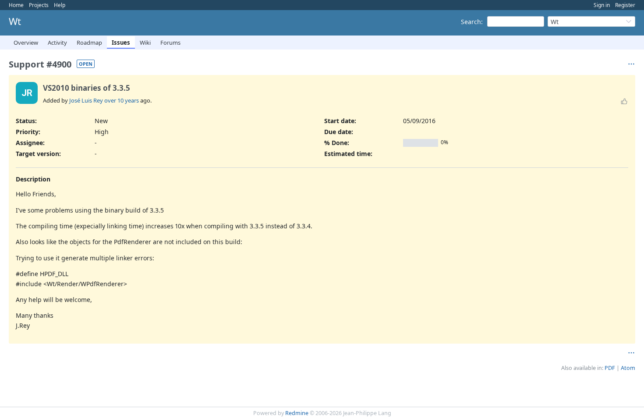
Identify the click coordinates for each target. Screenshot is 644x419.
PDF (610, 368)
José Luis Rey (86, 100)
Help (59, 5)
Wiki (145, 42)
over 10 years (121, 100)
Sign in (602, 5)
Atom (628, 368)
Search (471, 22)
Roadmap (89, 42)
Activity (57, 42)
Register (625, 5)
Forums (170, 42)
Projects (39, 5)
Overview (26, 42)
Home (16, 5)
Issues (121, 42)
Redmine (296, 413)
